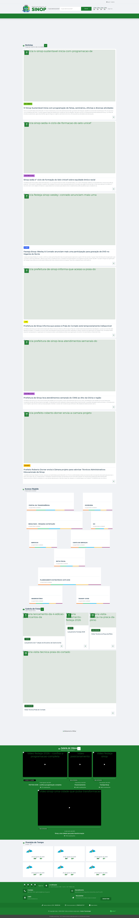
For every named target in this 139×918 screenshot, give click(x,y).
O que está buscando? (54, 8)
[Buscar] (86, 9)
